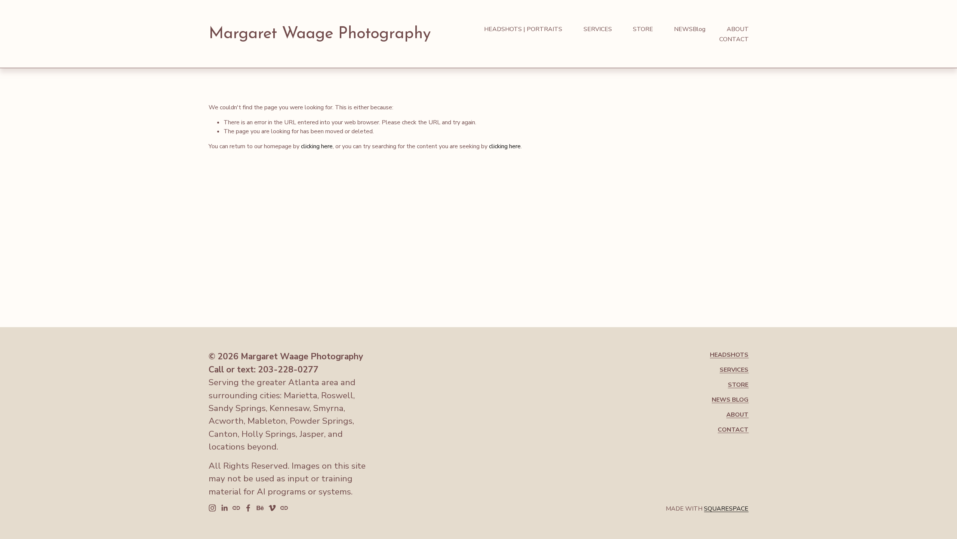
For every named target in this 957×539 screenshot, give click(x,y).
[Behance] (260, 508)
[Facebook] (248, 508)
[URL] (236, 508)
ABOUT (738, 29)
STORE (643, 29)
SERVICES (598, 29)
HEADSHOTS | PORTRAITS (523, 29)
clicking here (317, 146)
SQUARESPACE (726, 509)
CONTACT (734, 39)
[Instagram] (212, 508)
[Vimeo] (272, 508)
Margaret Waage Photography (320, 34)
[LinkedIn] (224, 508)
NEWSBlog (689, 29)
